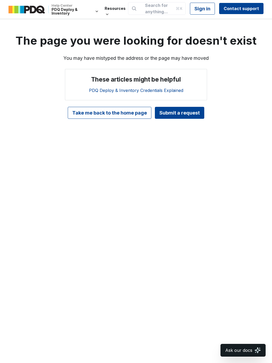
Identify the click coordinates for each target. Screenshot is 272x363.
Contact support (241, 8)
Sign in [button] (202, 8)
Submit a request (179, 113)
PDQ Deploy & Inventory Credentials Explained (136, 90)
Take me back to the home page (109, 113)
